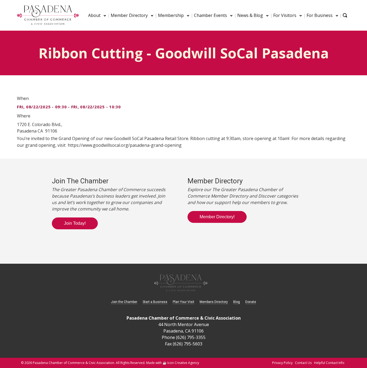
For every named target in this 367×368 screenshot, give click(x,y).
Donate (250, 302)
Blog (236, 302)
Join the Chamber (124, 302)
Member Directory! (217, 217)
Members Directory (214, 302)
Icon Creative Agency (183, 362)
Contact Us (303, 362)
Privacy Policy (282, 362)
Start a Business (155, 302)
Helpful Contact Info (329, 362)
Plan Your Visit (183, 302)
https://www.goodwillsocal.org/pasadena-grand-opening (125, 145)
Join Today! (75, 223)
